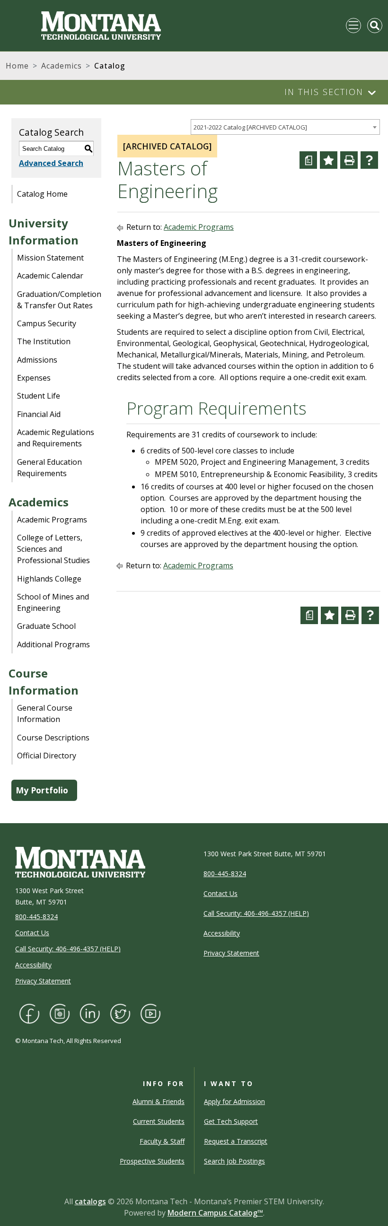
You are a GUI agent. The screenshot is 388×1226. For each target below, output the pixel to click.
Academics (61, 66)
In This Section (323, 91)
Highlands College (49, 579)
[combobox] (285, 127)
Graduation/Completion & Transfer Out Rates (59, 300)
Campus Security (46, 323)
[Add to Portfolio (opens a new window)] (328, 160)
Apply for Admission (234, 1101)
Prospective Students (152, 1160)
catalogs (90, 1201)
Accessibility (33, 964)
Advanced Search (51, 163)
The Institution (44, 341)
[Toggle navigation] (353, 25)
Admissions (37, 360)
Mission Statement (50, 257)
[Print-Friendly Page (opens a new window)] (349, 160)
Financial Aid (39, 414)
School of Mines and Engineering (53, 602)
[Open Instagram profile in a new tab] (59, 1012)
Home (17, 66)
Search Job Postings (234, 1160)
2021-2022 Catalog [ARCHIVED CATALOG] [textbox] (250, 127)
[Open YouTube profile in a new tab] (150, 1012)
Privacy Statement (43, 980)
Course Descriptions (53, 737)
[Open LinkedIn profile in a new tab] (90, 1012)
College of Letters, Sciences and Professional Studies (53, 548)
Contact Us (32, 932)
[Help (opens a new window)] (369, 160)
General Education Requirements (49, 467)
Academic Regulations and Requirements (55, 438)
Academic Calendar (50, 275)
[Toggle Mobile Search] (374, 25)
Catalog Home (42, 194)
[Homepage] (83, 25)
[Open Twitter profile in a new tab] (120, 1012)
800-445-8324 (36, 916)
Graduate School (46, 626)
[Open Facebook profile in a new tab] (29, 1012)
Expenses (34, 378)
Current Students (159, 1121)
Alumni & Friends (158, 1101)
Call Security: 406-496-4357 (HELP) (68, 948)
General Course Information (44, 713)
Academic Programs (52, 519)
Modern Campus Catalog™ (215, 1213)
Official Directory (46, 755)
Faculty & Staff (162, 1141)
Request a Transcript (235, 1141)
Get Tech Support (231, 1121)
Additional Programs (53, 644)
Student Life (38, 396)
